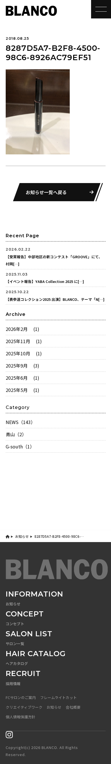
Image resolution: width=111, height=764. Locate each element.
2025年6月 (22, 377)
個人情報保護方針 (20, 716)
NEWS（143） (20, 422)
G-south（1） (20, 446)
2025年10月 (24, 353)
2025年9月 (22, 365)
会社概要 (73, 707)
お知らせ (22, 536)
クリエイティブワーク (24, 707)
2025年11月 (24, 341)
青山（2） (16, 434)
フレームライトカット (58, 697)
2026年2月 (22, 329)
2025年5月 (22, 390)
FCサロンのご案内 (21, 697)
